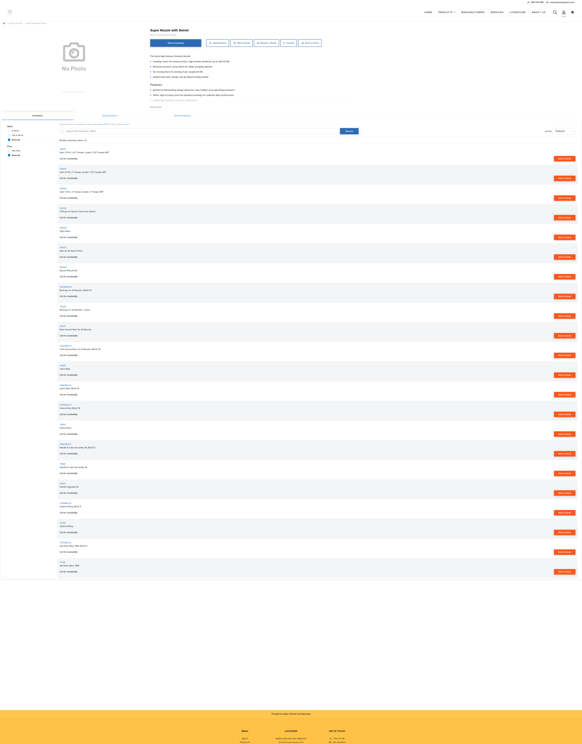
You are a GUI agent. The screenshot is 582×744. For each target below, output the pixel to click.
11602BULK (66, 404)
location (126, 124)
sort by (548, 131)
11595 (63, 365)
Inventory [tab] (37, 115)
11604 (63, 483)
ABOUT (245, 738)
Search (349, 131)
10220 (63, 306)
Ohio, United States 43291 (98, 124)
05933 (63, 247)
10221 (63, 326)
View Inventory (176, 43)
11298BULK (66, 503)
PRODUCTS (245, 742)
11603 (63, 464)
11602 (63, 424)
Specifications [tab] (110, 115)
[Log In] (563, 12)
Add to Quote (564, 158)
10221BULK (66, 346)
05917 (63, 149)
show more (156, 107)
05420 (63, 227)
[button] (447, 12)
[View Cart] (572, 12)
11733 (62, 562)
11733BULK (65, 542)
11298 (63, 523)
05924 (63, 188)
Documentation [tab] (182, 115)
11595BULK (66, 385)
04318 (63, 208)
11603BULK (66, 444)
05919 (63, 169)
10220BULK (66, 287)
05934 (63, 267)
